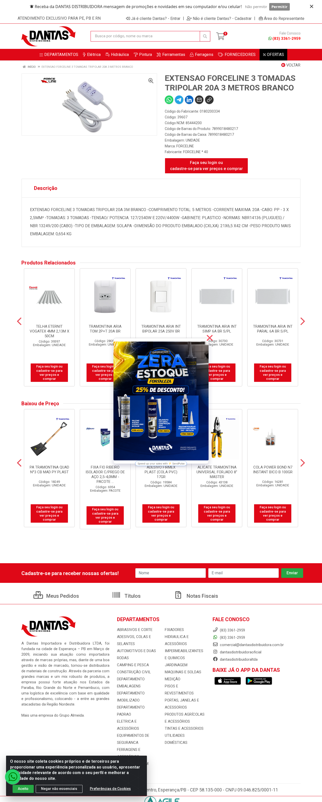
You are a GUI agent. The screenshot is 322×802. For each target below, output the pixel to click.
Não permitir (256, 6)
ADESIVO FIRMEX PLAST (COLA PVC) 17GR (161, 472)
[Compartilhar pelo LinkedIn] (189, 99)
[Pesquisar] (205, 36)
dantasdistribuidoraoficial (240, 652)
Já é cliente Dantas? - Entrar (155, 18)
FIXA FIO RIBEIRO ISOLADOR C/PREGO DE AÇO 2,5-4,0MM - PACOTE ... (105, 474)
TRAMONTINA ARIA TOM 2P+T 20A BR (105, 328)
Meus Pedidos (62, 596)
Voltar (292, 65)
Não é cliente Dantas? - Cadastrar (222, 18)
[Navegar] (19, 321)
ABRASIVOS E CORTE (134, 629)
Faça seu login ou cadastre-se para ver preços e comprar (206, 165)
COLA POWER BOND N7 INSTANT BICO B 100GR (273, 469)
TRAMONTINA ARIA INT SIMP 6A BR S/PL (217, 328)
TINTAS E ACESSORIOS (184, 728)
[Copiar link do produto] (209, 99)
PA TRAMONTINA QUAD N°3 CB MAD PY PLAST (49, 469)
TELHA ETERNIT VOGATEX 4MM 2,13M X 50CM (49, 331)
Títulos (132, 596)
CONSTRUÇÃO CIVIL (134, 672)
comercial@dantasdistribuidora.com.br (251, 645)
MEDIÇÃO (172, 679)
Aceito (23, 789)
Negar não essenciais (59, 789)
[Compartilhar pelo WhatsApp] (169, 99)
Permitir (279, 6)
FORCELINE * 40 (195, 152)
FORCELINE (185, 146)
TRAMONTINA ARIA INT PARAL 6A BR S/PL (273, 328)
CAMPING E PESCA (133, 665)
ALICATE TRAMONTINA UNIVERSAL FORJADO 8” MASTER (216, 472)
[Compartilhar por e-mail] (199, 99)
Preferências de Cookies (110, 789)
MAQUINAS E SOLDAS (183, 672)
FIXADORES (174, 629)
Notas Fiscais (201, 596)
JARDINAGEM (176, 665)
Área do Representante (284, 18)
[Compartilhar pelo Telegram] (179, 99)
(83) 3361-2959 (286, 38)
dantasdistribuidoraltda (238, 659)
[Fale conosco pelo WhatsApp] (12, 776)
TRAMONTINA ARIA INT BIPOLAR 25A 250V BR (161, 328)
